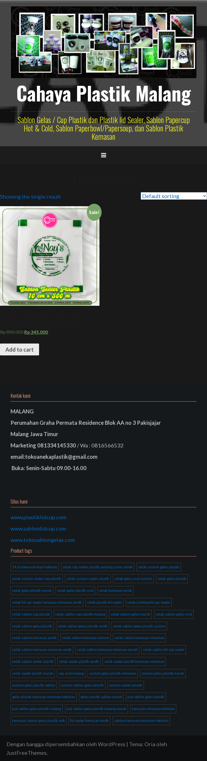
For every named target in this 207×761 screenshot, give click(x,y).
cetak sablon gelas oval (174, 614)
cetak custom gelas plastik (158, 567)
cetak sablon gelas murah (130, 614)
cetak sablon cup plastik (31, 614)
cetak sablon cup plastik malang (80, 614)
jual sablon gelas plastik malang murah (96, 708)
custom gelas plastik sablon (33, 685)
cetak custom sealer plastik (88, 578)
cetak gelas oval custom (133, 578)
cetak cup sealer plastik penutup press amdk (98, 567)
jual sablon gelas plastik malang (36, 708)
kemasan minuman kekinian (153, 708)
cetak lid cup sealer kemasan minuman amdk (47, 602)
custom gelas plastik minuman (112, 673)
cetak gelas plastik (171, 578)
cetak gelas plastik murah (32, 590)
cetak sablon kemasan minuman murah (107, 649)
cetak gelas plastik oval (75, 590)
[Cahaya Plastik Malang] (103, 41)
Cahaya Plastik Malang (103, 93)
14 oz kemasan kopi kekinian (34, 567)
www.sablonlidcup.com (38, 528)
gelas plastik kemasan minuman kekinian (43, 697)
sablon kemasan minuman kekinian (141, 720)
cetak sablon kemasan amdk (34, 638)
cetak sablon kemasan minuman (139, 638)
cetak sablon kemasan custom (85, 638)
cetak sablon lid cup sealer (163, 649)
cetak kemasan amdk (115, 590)
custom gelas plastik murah (163, 673)
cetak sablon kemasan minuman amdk (42, 649)
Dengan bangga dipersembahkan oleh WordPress (65, 744)
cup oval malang (71, 673)
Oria (149, 744)
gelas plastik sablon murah (101, 697)
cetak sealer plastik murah (32, 673)
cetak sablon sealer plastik (33, 661)
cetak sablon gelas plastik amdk (83, 626)
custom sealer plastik (125, 685)
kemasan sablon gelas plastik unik (38, 720)
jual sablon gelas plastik (145, 697)
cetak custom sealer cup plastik (36, 578)
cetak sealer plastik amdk (79, 661)
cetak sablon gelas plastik (32, 626)
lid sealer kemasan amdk (89, 720)
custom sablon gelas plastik (82, 685)
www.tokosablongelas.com (43, 539)
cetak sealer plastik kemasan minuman (134, 661)
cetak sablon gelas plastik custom (139, 626)
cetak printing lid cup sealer (148, 602)
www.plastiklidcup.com (38, 517)
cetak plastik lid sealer (104, 602)
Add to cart (19, 349)
